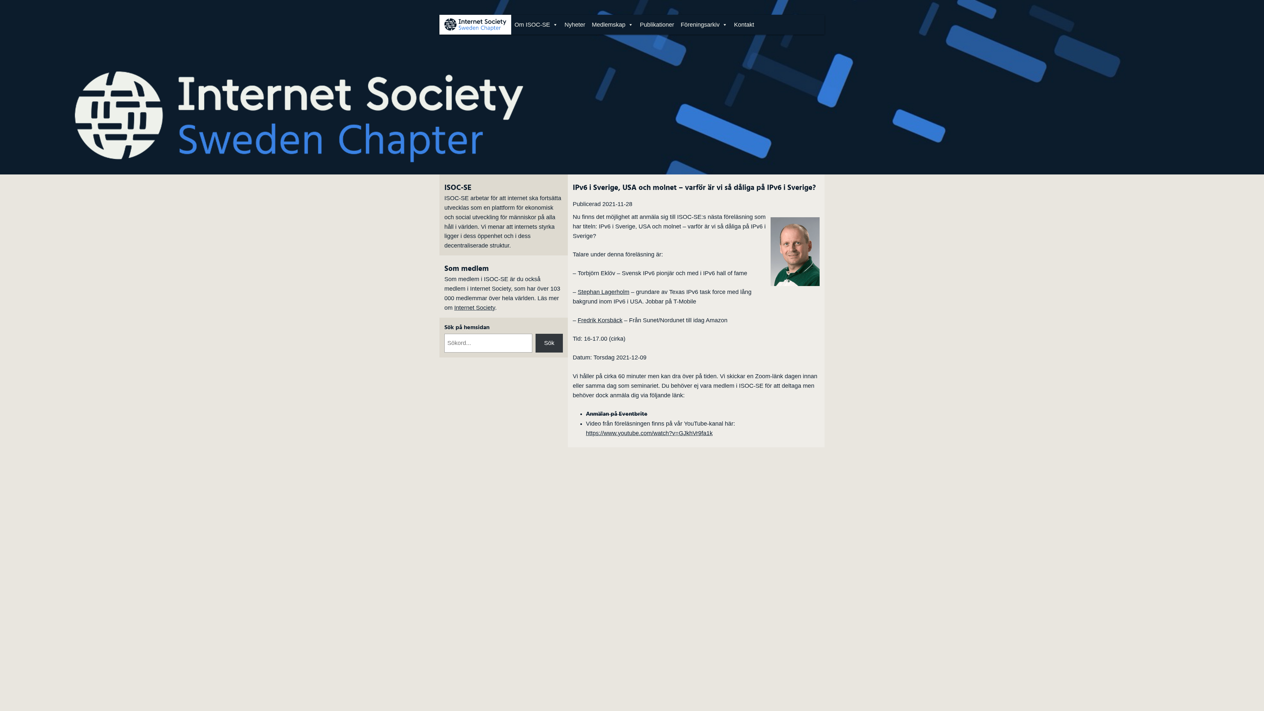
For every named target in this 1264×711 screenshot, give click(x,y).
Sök (549, 343)
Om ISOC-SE (532, 24)
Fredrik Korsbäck (600, 320)
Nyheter (575, 24)
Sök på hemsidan (466, 327)
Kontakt (744, 24)
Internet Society (474, 307)
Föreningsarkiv (700, 24)
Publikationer (657, 24)
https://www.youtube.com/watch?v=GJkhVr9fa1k (649, 433)
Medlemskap (608, 24)
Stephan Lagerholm (603, 292)
